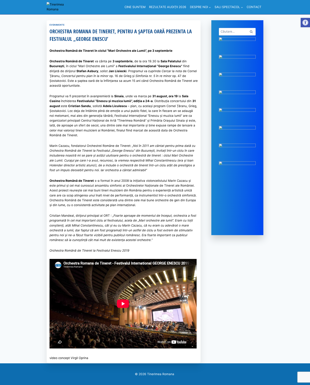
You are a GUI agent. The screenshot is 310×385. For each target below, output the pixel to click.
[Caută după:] (237, 31)
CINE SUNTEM (135, 7)
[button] (305, 22)
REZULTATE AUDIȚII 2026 (167, 7)
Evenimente (57, 24)
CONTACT (254, 7)
